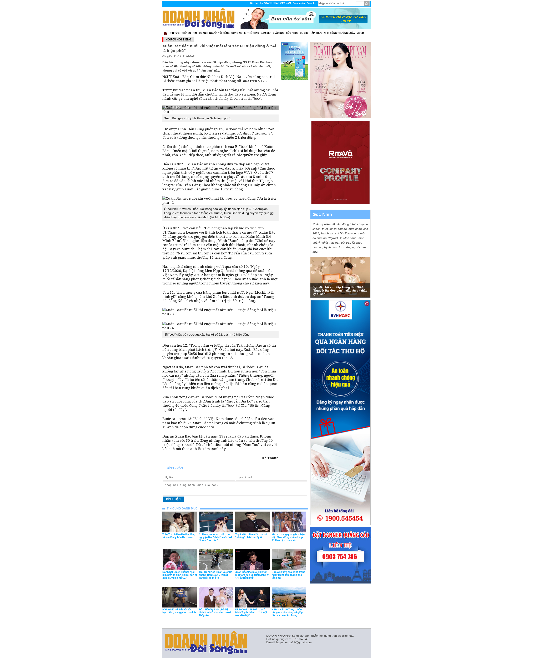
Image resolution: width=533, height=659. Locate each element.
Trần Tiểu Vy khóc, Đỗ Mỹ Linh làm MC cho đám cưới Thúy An (215, 612)
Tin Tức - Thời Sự (180, 33)
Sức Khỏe (292, 33)
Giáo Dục (278, 33)
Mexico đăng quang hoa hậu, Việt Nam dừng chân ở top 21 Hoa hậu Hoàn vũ (288, 537)
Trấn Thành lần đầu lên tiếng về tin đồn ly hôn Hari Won (178, 536)
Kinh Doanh (200, 33)
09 (293, 639)
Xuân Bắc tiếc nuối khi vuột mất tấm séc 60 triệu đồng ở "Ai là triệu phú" (252, 575)
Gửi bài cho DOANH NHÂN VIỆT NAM (270, 3)
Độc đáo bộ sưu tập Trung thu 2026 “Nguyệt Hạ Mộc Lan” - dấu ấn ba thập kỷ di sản (340, 290)
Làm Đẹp (266, 33)
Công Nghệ (238, 33)
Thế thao (253, 33)
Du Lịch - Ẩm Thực (311, 33)
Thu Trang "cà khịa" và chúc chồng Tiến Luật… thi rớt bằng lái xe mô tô (215, 575)
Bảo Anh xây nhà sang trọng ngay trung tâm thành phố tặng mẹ (288, 575)
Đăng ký (311, 3)
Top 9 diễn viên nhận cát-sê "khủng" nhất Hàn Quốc (251, 536)
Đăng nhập (299, 3)
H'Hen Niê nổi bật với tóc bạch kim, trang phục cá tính (179, 611)
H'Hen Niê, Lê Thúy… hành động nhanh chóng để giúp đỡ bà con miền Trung (287, 612)
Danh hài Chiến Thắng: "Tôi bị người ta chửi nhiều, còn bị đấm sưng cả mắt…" (179, 575)
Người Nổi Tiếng (219, 33)
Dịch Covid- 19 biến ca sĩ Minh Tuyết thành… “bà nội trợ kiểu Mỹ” (251, 612)
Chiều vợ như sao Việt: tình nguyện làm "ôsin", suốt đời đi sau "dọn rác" (215, 537)
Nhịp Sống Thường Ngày (339, 33)
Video (360, 33)
